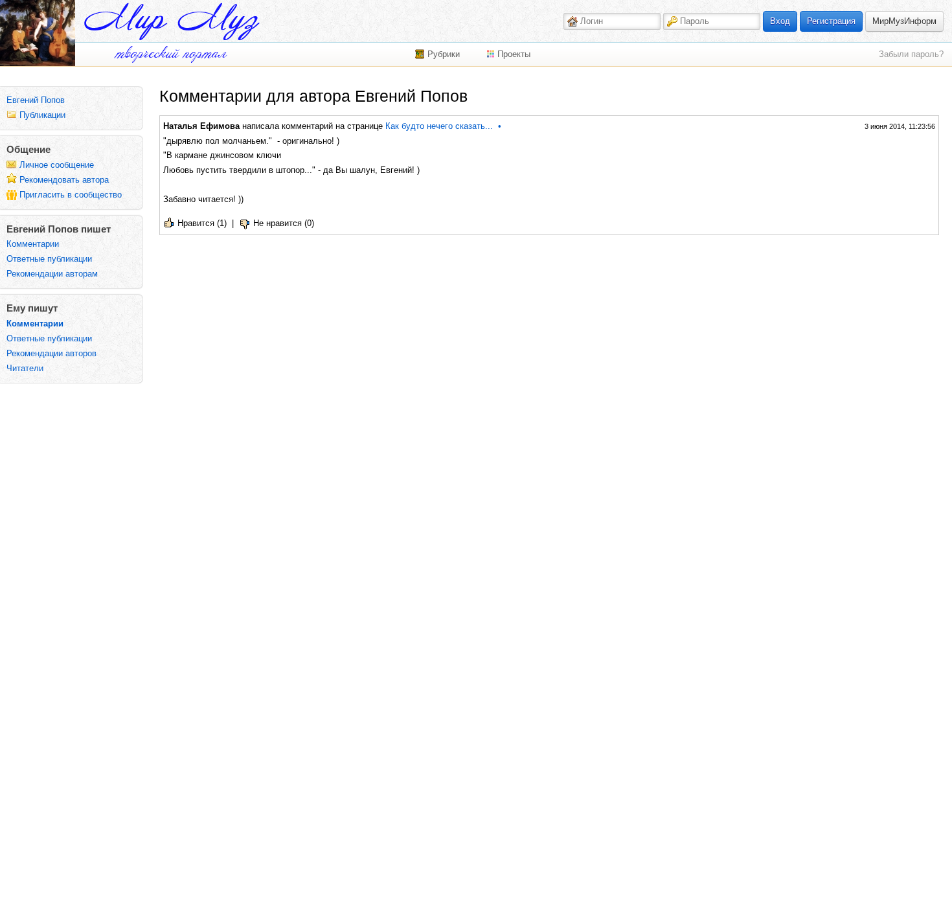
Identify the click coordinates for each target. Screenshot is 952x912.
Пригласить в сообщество (70, 195)
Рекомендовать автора (64, 180)
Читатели (24, 368)
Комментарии (32, 244)
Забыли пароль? (911, 54)
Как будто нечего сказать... (439, 126)
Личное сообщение (56, 165)
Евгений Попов (35, 100)
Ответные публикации (49, 259)
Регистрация (831, 21)
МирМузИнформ (904, 21)
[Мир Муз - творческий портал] (172, 22)
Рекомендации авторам (52, 274)
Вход (780, 21)
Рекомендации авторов (51, 353)
